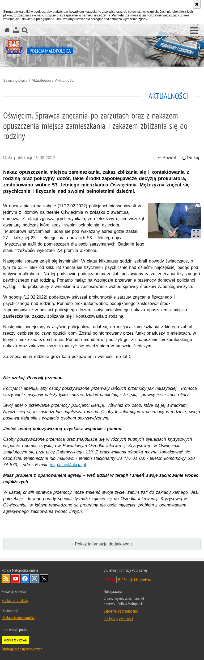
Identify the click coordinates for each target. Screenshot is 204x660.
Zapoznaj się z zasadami (121, 611)
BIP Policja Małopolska (134, 579)
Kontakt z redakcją (15, 600)
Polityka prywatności (118, 618)
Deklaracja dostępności (18, 617)
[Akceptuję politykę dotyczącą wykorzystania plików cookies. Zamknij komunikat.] (197, 4)
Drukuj (193, 157)
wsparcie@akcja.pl (68, 464)
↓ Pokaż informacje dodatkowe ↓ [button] (102, 544)
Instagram (34, 578)
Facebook (25, 578)
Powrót (169, 157)
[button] (194, 30)
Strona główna (15, 80)
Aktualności (41, 80)
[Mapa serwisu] (16, 30)
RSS (6, 578)
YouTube (15, 578)
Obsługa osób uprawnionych (22, 649)
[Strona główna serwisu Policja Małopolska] (7, 30)
